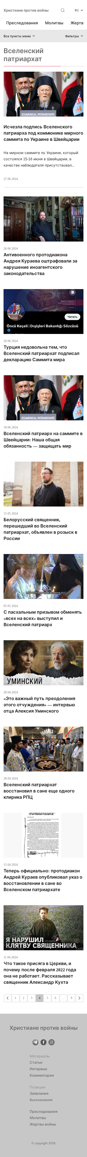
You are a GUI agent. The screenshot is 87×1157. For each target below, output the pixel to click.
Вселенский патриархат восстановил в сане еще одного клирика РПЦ (39, 791)
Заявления (39, 1093)
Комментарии (42, 1075)
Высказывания (41, 1100)
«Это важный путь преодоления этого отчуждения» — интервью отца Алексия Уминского (39, 705)
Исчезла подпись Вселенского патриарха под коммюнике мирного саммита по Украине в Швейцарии (43, 133)
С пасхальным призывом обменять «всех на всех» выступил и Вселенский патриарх (43, 618)
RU (77, 10)
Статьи (36, 1062)
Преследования (22, 23)
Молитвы (54, 23)
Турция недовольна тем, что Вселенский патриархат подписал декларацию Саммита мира (41, 353)
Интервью (38, 1069)
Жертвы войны (43, 1124)
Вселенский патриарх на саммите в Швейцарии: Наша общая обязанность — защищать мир (43, 440)
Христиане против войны (26, 10)
